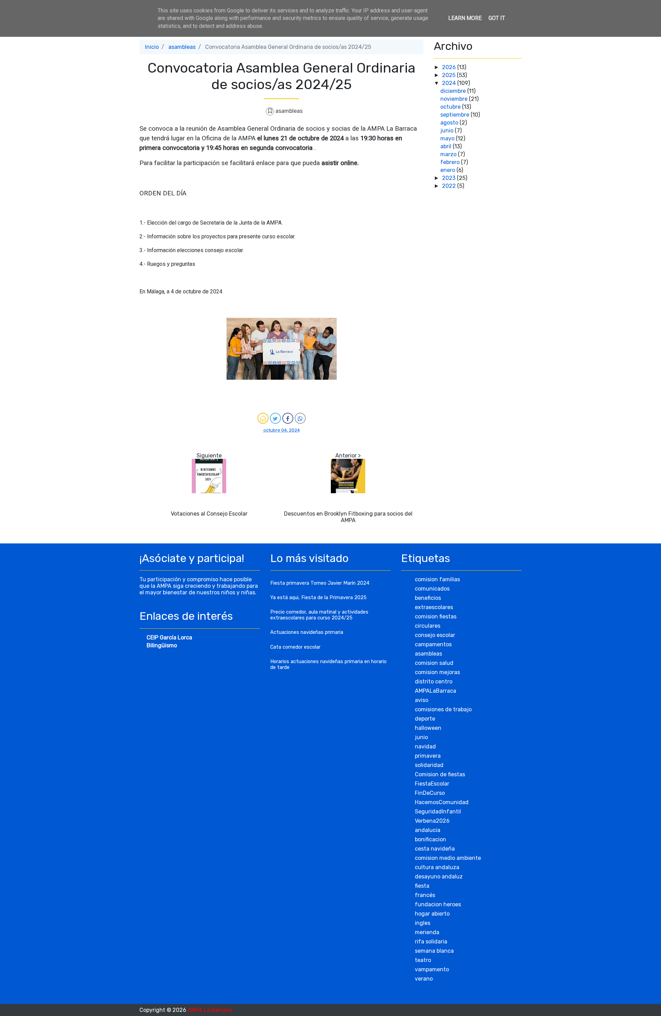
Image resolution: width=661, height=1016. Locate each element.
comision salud (434, 663)
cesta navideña (435, 848)
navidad (425, 746)
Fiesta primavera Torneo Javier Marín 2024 (319, 583)
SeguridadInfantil (438, 811)
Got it (497, 18)
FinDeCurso (430, 793)
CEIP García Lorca (169, 637)
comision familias (437, 579)
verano (424, 978)
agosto (450, 122)
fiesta (422, 886)
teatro (423, 960)
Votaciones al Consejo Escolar (209, 513)
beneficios (428, 598)
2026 (449, 67)
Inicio (152, 47)
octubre (451, 107)
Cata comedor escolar (295, 647)
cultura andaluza (437, 867)
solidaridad (429, 765)
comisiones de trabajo (443, 709)
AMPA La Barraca (210, 1010)
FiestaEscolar (432, 783)
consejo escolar (435, 635)
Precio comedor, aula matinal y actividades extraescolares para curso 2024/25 (319, 615)
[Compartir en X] (275, 418)
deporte (425, 718)
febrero (450, 162)
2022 (449, 186)
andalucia (427, 830)
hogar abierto (432, 913)
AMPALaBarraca (435, 691)
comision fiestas (436, 616)
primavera (428, 756)
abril (446, 146)
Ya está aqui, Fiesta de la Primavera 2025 (318, 598)
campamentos (433, 644)
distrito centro (433, 681)
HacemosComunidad (442, 802)
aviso (421, 700)
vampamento (432, 969)
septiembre (455, 114)
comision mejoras (437, 672)
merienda (427, 932)
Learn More (465, 18)
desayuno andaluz (439, 876)
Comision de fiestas (440, 774)
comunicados (432, 588)
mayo (448, 138)
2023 (449, 178)
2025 (449, 75)
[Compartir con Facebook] (287, 418)
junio (447, 130)
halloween (428, 728)
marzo (449, 154)
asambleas (182, 47)
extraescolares (434, 607)
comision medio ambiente (448, 858)
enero (448, 170)
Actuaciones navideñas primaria (306, 632)
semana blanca (434, 951)
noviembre (454, 99)
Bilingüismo (162, 645)
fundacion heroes (438, 904)
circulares (427, 626)
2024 (449, 83)
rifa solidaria (431, 941)
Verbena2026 (432, 821)
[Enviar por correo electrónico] (263, 418)
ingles (422, 923)
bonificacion (430, 839)
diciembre (453, 91)
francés (425, 895)
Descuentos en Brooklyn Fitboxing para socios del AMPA (348, 516)
